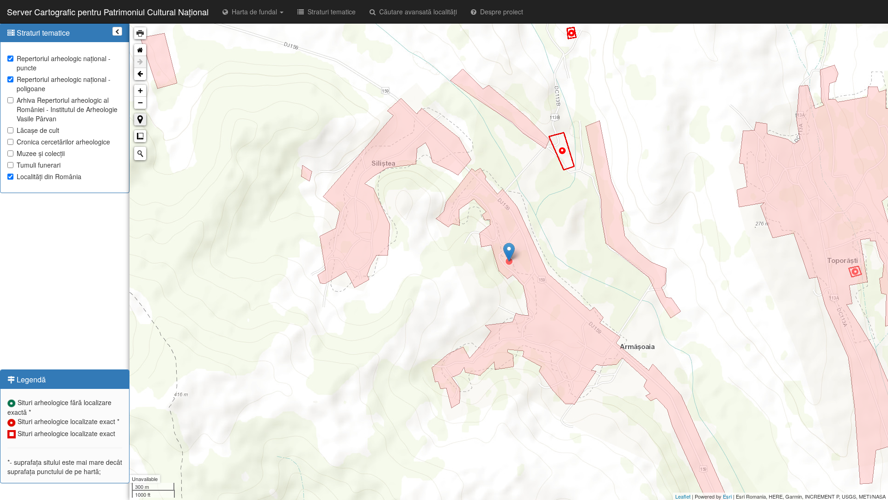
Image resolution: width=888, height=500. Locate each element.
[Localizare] (140, 119)
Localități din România (49, 176)
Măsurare (140, 136)
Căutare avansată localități (416, 11)
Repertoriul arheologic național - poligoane (64, 84)
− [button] (140, 102)
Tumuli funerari (39, 164)
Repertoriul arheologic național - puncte (64, 63)
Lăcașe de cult (38, 130)
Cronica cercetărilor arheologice (63, 141)
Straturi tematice (330, 11)
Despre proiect (499, 11)
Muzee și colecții (41, 153)
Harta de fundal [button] (253, 11)
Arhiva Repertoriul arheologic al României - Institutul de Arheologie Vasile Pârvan (67, 109)
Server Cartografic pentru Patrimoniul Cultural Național (108, 12)
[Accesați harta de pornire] (140, 50)
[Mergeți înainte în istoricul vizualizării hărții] (140, 62)
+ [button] (140, 90)
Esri (727, 496)
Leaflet (683, 496)
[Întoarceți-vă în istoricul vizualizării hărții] (140, 74)
